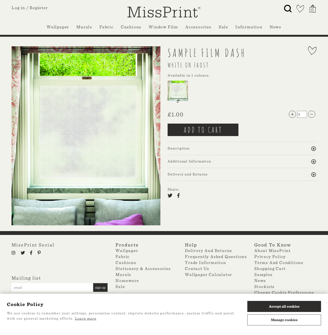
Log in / (20, 7)
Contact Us (197, 268)
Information (248, 26)
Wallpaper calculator (208, 274)
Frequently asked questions (216, 256)
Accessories (198, 26)
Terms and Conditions (279, 262)
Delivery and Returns (208, 250)
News (275, 26)
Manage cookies (284, 320)
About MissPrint (272, 250)
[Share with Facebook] (179, 196)
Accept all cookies (284, 306)
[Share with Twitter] (171, 196)
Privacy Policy (270, 256)
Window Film (163, 26)
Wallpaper (58, 26)
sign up (100, 287)
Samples (263, 274)
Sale (223, 26)
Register (39, 7)
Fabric (106, 26)
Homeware (127, 280)
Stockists (264, 286)
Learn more (86, 318)
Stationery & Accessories (143, 268)
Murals (84, 26)
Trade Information (205, 262)
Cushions (131, 26)
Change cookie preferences (284, 292)
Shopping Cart (269, 268)
